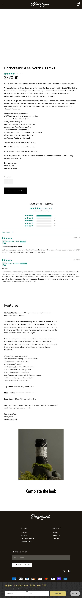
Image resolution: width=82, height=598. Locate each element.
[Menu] (3, 4)
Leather (24, 532)
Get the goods (21, 565)
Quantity (7, 177)
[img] (7, 238)
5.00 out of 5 (46, 208)
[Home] (41, 4)
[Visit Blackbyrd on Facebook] (69, 572)
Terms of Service (27, 538)
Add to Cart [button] (15, 191)
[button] (58, 593)
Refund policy (26, 541)
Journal (55, 532)
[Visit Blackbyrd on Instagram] (64, 572)
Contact (56, 538)
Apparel (24, 535)
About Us (56, 535)
